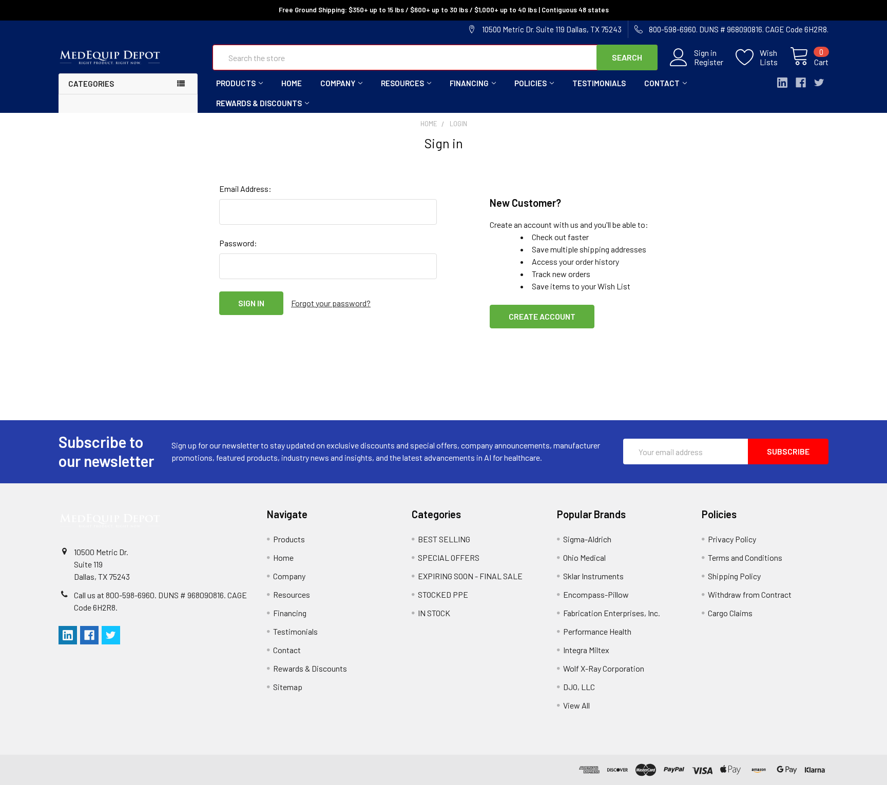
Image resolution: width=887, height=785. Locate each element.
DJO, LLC (579, 687)
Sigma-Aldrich (587, 539)
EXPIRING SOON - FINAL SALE (470, 576)
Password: (238, 243)
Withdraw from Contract (750, 594)
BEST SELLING (444, 539)
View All (576, 705)
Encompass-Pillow (596, 594)
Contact (662, 83)
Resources (402, 83)
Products (236, 83)
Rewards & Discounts (259, 103)
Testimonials (599, 83)
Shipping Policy (734, 576)
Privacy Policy (732, 539)
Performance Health (597, 631)
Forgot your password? (331, 303)
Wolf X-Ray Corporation (603, 668)
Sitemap (287, 687)
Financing (469, 83)
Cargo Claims (730, 613)
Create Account (542, 316)
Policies (530, 83)
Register (708, 62)
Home (291, 83)
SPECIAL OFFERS (448, 557)
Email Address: (245, 188)
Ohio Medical (584, 557)
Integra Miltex (586, 650)
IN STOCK (434, 613)
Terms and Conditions (745, 557)
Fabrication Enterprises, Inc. (611, 613)
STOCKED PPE (443, 594)
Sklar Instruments (593, 576)
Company (337, 83)
